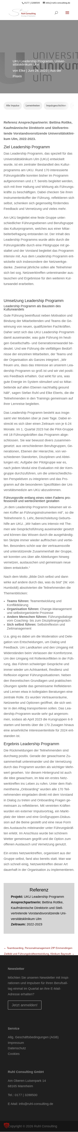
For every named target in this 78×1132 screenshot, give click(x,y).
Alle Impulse (12, 105)
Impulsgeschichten (56, 105)
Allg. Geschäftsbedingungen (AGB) (33, 1037)
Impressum (16, 1043)
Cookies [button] (14, 1054)
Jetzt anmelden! (25, 1005)
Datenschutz (17, 1048)
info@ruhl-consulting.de (36, 1104)
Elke (22, 70)
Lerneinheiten (33, 105)
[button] (6, 1125)
